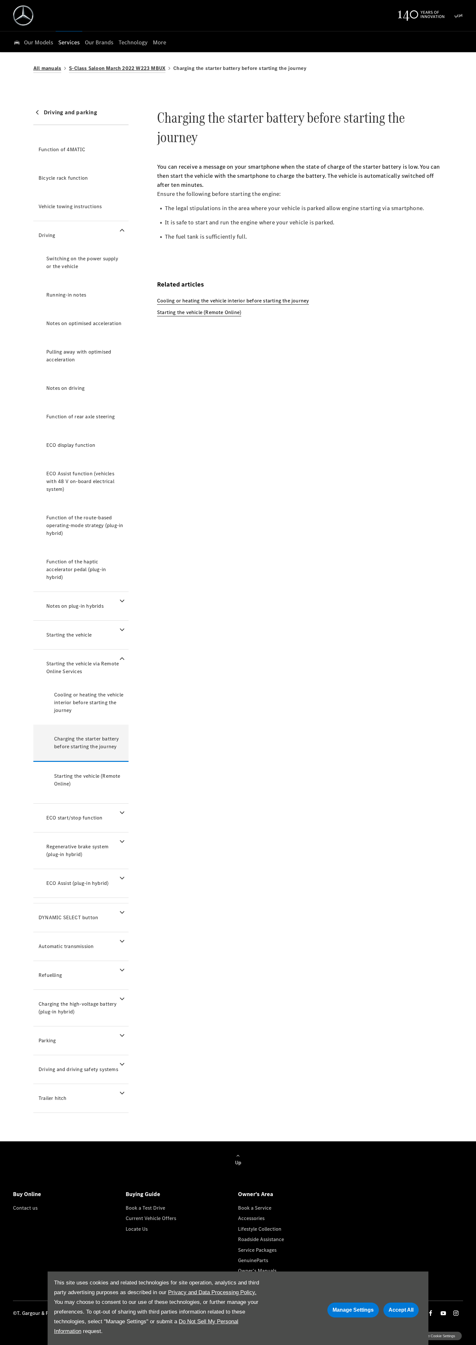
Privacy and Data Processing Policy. (212, 1292)
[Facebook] (431, 1313)
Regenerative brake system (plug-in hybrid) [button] (77, 850)
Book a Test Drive (145, 1207)
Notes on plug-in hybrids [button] (75, 606)
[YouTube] (443, 1313)
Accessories (251, 1218)
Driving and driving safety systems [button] (78, 1069)
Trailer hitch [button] (53, 1098)
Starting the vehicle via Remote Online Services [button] (82, 667)
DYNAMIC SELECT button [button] (68, 917)
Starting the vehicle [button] (69, 634)
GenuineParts (253, 1260)
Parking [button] (47, 1040)
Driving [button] (47, 235)
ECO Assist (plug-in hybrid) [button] (77, 883)
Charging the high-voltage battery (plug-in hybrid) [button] (78, 1007)
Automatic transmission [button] (66, 946)
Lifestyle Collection (259, 1229)
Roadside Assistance (261, 1239)
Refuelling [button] (50, 975)
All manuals (47, 68)
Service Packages (257, 1250)
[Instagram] (456, 1313)
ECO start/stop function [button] (74, 817)
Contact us (25, 1207)
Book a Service (254, 1207)
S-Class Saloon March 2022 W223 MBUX (117, 68)
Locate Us (137, 1229)
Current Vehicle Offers (151, 1218)
